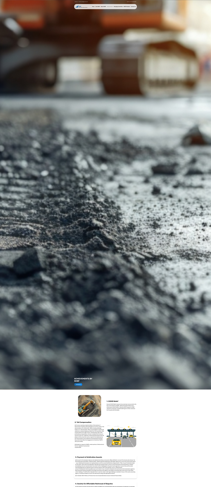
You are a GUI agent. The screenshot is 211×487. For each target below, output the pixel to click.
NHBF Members (127, 6)
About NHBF (103, 6)
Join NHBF (97, 6)
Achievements (110, 6)
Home (93, 6)
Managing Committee (118, 6)
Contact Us (133, 6)
